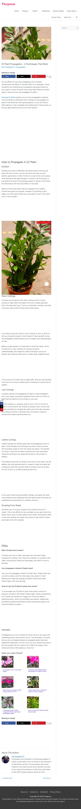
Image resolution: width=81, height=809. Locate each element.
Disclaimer (44, 792)
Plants (35, 11)
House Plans (56, 17)
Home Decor (71, 11)
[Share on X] (1, 406)
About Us (67, 17)
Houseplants (21, 67)
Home (16, 11)
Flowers (25, 11)
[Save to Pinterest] (1, 409)
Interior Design (58, 11)
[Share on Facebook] (1, 403)
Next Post (47, 778)
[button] (77, 17)
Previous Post (7, 778)
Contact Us (34, 792)
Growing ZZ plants (8, 97)
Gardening (46, 11)
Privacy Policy (55, 792)
